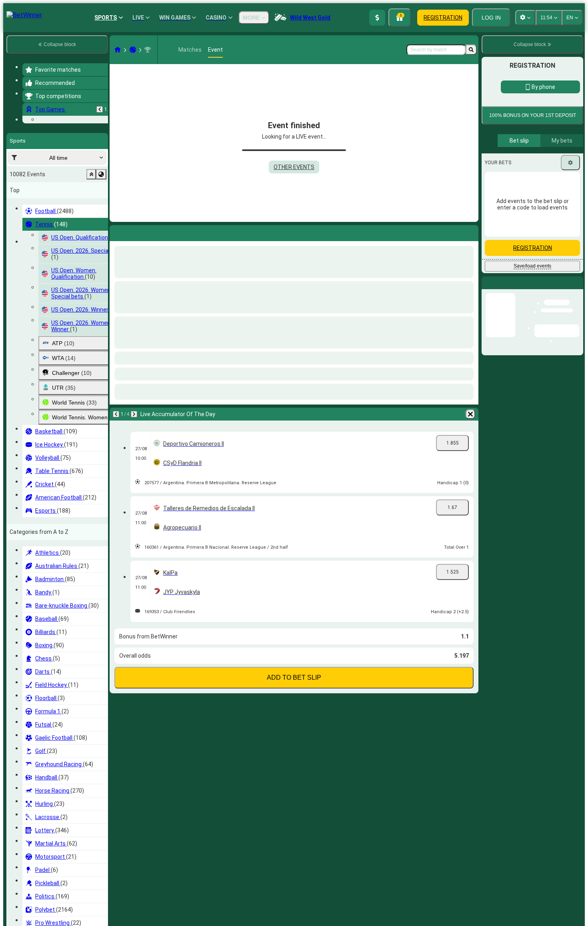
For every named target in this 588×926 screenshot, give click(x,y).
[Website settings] (525, 17)
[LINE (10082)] (117, 50)
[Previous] (99, 109)
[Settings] (570, 213)
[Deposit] (377, 18)
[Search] (471, 49)
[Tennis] (133, 50)
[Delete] (470, 414)
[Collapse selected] (91, 223)
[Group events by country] (101, 223)
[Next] (134, 414)
